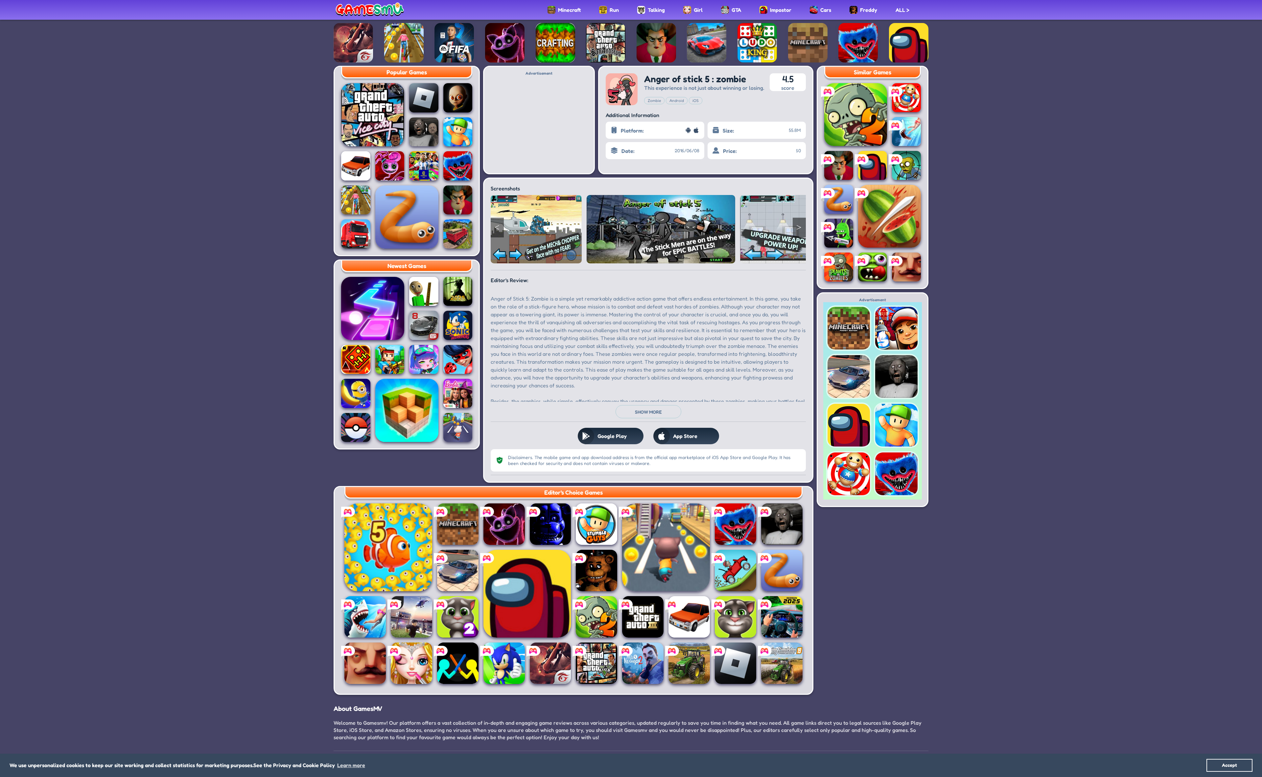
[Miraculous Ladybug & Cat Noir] (458, 359)
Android (676, 100)
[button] (497, 227)
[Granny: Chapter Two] (423, 132)
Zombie (654, 100)
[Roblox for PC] (411, 617)
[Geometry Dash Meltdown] (355, 359)
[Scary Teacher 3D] (656, 42)
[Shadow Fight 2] (458, 291)
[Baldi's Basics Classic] (423, 291)
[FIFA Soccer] (454, 42)
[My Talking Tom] (735, 617)
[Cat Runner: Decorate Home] (666, 547)
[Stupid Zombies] (906, 165)
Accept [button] (1229, 765)
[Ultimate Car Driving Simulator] (706, 42)
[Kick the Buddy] (906, 97)
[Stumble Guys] (458, 132)
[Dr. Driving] (355, 166)
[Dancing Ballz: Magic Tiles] (372, 308)
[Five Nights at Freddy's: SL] (550, 524)
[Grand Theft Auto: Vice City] (372, 114)
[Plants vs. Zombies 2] (596, 617)
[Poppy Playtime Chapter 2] (390, 166)
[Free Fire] (353, 42)
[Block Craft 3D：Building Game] (406, 410)
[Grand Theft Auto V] (596, 663)
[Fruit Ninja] (889, 216)
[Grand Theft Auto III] (643, 617)
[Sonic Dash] (504, 663)
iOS (695, 100)
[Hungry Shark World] (365, 617)
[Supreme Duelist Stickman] (458, 663)
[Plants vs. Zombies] (838, 267)
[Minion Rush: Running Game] (355, 393)
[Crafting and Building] (555, 42)
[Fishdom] (388, 547)
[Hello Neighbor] (365, 663)
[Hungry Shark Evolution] (906, 131)
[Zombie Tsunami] (872, 267)
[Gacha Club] (423, 359)
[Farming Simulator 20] (689, 663)
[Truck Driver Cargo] (458, 234)
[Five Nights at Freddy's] (596, 570)
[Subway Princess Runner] (404, 42)
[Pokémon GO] (355, 427)
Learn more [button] (351, 765)
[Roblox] (423, 97)
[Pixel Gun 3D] (390, 359)
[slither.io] (406, 217)
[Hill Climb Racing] (735, 570)
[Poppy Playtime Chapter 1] (858, 42)
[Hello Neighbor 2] (643, 663)
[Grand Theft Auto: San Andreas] (605, 42)
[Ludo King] (757, 42)
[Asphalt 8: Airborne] (423, 325)
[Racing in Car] (782, 617)
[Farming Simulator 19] (782, 663)
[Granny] (782, 524)
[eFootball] (423, 166)
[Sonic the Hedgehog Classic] (458, 325)
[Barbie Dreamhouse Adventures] (458, 393)
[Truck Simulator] (355, 234)
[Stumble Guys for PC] (596, 524)
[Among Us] (908, 42)
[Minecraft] (458, 524)
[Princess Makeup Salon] (411, 663)
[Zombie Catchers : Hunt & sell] (838, 233)
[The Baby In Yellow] (458, 97)
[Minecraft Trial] (808, 42)
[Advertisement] (539, 122)
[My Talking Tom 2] (458, 617)
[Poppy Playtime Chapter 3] (505, 42)
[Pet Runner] (458, 427)
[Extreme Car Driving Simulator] (458, 570)
